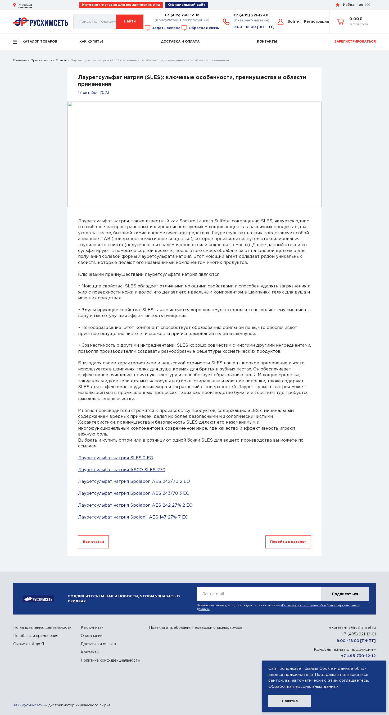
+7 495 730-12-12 (358, 656)
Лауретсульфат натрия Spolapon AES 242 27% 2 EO (135, 505)
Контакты (90, 652)
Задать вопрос (165, 27)
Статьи (61, 60)
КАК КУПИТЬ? (91, 41)
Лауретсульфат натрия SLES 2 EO (115, 458)
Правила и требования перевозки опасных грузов (195, 627)
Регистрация (316, 21)
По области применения (35, 636)
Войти (293, 21)
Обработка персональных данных (303, 686)
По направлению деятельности (42, 627)
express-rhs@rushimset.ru (352, 627)
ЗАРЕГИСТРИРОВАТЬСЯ (355, 41)
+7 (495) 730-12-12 (182, 15)
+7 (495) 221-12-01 (250, 15)
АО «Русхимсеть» (28, 705)
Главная (20, 60)
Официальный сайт (186, 4)
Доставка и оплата (98, 644)
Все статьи (93, 541)
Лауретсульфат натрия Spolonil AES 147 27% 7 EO (133, 517)
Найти (130, 21)
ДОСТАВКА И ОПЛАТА (180, 41)
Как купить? (92, 627)
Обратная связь (203, 27)
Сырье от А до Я (28, 644)
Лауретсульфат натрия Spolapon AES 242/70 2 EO (134, 482)
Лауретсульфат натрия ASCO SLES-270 (121, 470)
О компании (91, 636)
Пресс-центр (41, 60)
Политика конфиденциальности (110, 660)
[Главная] (40, 21)
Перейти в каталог (288, 541)
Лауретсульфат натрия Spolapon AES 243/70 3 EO (133, 494)
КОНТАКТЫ (267, 41)
